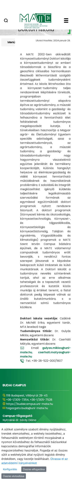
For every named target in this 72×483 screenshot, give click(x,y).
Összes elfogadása (34, 469)
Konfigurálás (10, 469)
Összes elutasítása (13, 476)
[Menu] (66, 21)
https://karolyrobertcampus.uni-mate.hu (34, 404)
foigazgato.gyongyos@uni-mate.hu (30, 408)
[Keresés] (6, 21)
